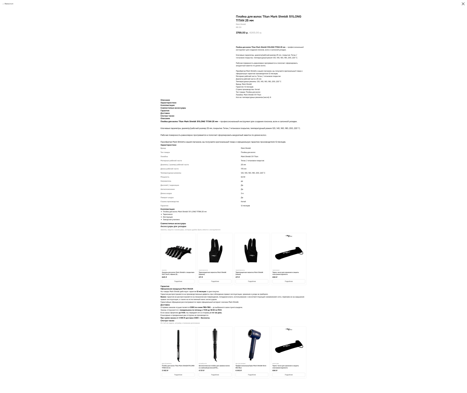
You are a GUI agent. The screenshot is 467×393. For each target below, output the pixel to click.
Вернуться (9, 4)
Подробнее (178, 281)
